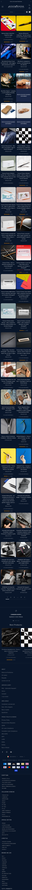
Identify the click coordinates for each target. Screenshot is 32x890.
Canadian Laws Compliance (9, 731)
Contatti (4, 694)
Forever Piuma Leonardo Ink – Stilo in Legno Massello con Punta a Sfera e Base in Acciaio (8, 236)
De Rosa (4, 860)
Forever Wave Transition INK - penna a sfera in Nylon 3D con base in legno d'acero (24, 351)
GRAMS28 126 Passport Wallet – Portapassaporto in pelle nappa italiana (24, 561)
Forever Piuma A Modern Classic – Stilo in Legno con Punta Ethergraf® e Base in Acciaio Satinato (24, 176)
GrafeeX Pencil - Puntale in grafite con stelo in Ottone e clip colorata (24, 467)
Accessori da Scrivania (8, 780)
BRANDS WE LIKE (6, 852)
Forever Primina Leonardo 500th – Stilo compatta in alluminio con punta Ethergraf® (23, 323)
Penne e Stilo (6, 778)
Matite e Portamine (7, 784)
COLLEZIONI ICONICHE (8, 791)
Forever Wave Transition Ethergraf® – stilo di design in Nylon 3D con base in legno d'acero (8, 352)
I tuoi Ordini (5, 696)
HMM (3, 869)
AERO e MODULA (6, 810)
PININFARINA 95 (6, 816)
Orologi (4, 847)
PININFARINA (5, 879)
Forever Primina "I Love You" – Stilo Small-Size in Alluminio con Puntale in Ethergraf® (23, 265)
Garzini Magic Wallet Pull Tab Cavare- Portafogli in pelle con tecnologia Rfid (8, 381)
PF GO (3, 808)
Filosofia (4, 678)
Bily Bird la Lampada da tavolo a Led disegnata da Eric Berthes (23, 63)
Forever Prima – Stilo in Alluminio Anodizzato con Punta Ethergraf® (8, 264)
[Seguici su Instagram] (7, 752)
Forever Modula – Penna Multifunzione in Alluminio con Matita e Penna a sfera (24, 147)
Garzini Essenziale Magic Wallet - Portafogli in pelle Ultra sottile (8, 408)
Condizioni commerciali (8, 704)
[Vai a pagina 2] (24, 597)
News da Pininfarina (7, 672)
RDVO (3, 881)
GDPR (3, 725)
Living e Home (6, 825)
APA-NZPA (5, 734)
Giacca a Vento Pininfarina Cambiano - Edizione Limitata (8, 437)
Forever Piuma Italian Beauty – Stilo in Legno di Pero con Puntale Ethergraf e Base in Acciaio (23, 207)
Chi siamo (4, 675)
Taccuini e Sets (6, 782)
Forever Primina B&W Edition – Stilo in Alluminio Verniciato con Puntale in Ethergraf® (8, 293)
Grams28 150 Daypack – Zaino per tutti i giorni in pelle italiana (23, 588)
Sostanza (5, 885)
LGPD (3, 739)
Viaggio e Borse (6, 841)
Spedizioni (5, 712)
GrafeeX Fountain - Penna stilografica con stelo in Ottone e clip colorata (8, 467)
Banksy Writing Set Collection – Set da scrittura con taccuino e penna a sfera (23, 35)
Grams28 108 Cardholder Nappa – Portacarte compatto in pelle (23, 497)
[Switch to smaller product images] (29, 12)
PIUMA (3, 802)
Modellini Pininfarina (8, 829)
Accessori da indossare (9, 843)
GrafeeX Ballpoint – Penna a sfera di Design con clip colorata (24, 438)
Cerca (3, 691)
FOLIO (3, 814)
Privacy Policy (6, 720)
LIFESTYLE (5, 838)
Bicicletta (5, 834)
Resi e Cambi (5, 709)
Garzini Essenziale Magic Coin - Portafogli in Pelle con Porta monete (23, 381)
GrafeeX (4, 865)
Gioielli (4, 849)
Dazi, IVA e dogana (7, 707)
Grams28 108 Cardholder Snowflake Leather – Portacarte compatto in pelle (8, 532)
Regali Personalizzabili (9, 786)
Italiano (21, 756)
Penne (3, 823)
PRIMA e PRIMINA (6, 812)
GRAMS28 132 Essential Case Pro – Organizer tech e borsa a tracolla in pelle (8, 588)
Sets (3, 832)
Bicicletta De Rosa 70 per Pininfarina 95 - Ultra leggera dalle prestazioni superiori (8, 63)
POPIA (3, 745)
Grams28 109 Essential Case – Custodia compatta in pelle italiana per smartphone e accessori (23, 533)
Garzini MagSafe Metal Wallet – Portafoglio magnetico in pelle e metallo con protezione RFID (24, 409)
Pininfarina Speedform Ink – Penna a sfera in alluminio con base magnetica (11, 651)
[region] (16, 614)
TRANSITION (5, 795)
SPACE (3, 801)
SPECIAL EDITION (6, 820)
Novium (4, 875)
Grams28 (4, 867)
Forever (4, 862)
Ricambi (4, 788)
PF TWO (4, 806)
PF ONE (4, 804)
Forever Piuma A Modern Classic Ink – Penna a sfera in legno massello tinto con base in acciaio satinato (8, 176)
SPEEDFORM (5, 799)
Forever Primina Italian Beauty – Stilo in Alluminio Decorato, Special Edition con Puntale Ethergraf (8, 323)
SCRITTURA (5, 775)
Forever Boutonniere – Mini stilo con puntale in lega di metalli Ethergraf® (8, 147)
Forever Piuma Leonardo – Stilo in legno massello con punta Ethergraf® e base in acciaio (23, 236)
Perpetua (4, 877)
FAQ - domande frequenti (9, 688)
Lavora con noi (6, 680)
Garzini (4, 864)
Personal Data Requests (8, 722)
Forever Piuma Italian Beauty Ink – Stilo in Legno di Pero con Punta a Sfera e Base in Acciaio (8, 207)
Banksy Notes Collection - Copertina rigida (8, 34)
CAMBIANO (5, 797)
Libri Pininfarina (6, 827)
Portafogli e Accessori (9, 831)
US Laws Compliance (8, 728)
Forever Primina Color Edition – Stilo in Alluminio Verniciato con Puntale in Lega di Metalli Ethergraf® (23, 294)
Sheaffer (4, 883)
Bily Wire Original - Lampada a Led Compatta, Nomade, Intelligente (8, 92)
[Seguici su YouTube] (11, 752)
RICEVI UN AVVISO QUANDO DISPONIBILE (23, 95)
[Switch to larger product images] (27, 12)
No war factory (6, 873)
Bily (3, 856)
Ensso (3, 858)
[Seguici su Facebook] (2, 752)
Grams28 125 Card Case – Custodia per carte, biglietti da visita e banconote (8, 561)
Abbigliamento (6, 845)
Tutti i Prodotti (7, 888)
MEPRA (3, 871)
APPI (3, 736)
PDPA (3, 742)
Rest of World (5, 747)
